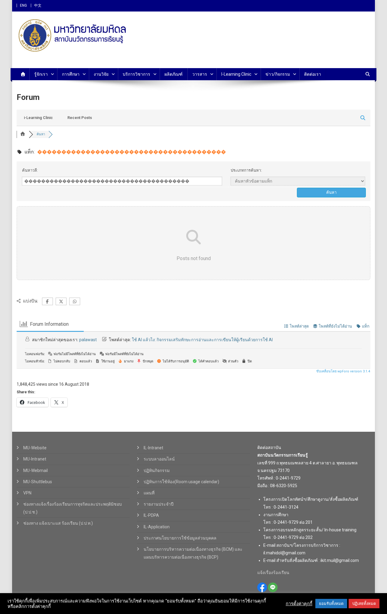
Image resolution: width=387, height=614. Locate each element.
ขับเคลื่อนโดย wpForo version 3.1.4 (342, 371)
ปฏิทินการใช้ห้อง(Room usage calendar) (181, 481)
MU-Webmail (35, 470)
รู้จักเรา (41, 74)
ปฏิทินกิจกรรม (157, 470)
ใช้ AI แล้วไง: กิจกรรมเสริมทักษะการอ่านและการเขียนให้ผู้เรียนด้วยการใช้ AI (202, 339)
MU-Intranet (34, 459)
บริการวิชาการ (136, 74)
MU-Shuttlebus (37, 481)
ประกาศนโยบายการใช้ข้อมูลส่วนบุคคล (180, 538)
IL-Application (157, 526)
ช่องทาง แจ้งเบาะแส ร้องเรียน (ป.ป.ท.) (58, 523)
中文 (37, 5)
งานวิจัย (101, 74)
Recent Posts (79, 117)
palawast (88, 339)
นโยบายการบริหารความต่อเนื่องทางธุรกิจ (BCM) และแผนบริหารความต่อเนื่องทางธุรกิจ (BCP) (193, 553)
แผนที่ (149, 492)
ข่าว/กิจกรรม (277, 74)
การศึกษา (71, 74)
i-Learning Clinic (236, 74)
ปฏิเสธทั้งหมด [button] (364, 603)
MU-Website (35, 447)
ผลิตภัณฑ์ (173, 74)
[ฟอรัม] (22, 134)
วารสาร (199, 74)
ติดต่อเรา (312, 74)
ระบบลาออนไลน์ (159, 459)
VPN (27, 492)
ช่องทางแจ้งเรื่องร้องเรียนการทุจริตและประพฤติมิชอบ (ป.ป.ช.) (72, 508)
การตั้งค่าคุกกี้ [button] (299, 603)
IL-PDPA (151, 515)
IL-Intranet (153, 447)
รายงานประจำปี (159, 504)
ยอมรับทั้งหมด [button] (331, 603)
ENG (23, 5)
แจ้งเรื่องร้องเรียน (273, 572)
